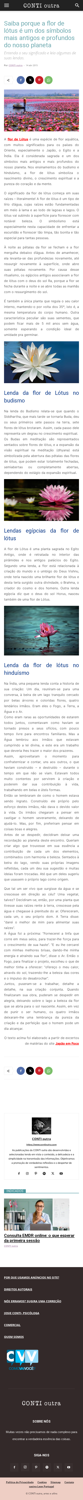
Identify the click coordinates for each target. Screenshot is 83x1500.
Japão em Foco (67, 1043)
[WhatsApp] (49, 80)
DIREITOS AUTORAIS (18, 1289)
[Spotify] (46, 1173)
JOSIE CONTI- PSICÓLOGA (21, 1313)
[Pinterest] (39, 80)
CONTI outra (16, 65)
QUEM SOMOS (14, 1337)
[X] (30, 80)
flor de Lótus (18, 139)
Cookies (42, 1482)
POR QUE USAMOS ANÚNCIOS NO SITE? (31, 1277)
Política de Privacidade (20, 1482)
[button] (6, 5)
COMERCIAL (12, 1325)
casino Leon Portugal (41, 1486)
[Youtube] (62, 1173)
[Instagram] (29, 1173)
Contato (69, 1482)
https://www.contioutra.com (41, 1144)
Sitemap (56, 1482)
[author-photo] (41, 1133)
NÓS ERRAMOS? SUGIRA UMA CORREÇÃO (32, 1301)
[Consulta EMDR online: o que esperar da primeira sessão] (41, 1200)
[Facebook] (21, 80)
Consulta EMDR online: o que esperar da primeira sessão (39, 1238)
